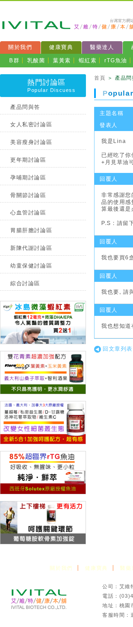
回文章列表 (118, 349)
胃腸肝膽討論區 (31, 230)
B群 (14, 60)
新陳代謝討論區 (31, 248)
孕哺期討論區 (28, 177)
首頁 (99, 78)
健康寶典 (61, 47)
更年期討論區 (28, 160)
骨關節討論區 (28, 195)
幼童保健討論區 (31, 266)
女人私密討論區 (31, 124)
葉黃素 (62, 60)
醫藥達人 (102, 47)
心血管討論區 (28, 212)
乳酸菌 (36, 60)
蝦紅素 (88, 60)
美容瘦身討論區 (31, 142)
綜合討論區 (25, 283)
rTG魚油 (115, 60)
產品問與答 (25, 107)
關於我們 (20, 47)
